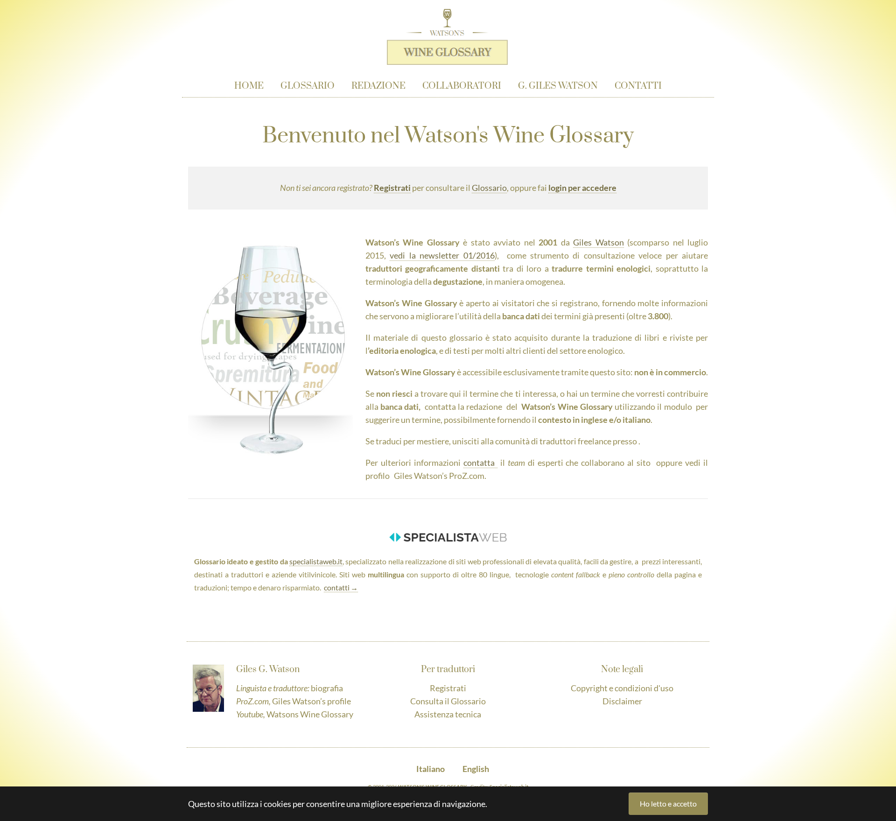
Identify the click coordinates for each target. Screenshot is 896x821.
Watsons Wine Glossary (309, 714)
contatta (480, 462)
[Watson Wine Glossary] (447, 30)
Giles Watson (598, 242)
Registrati (448, 688)
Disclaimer (622, 701)
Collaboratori (461, 86)
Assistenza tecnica (447, 714)
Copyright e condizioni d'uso (622, 688)
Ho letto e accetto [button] (668, 803)
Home (249, 86)
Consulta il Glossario (448, 701)
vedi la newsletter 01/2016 (442, 255)
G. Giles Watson (558, 86)
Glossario (307, 86)
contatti (337, 587)
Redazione (378, 86)
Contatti (638, 86)
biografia (327, 688)
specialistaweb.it (316, 561)
